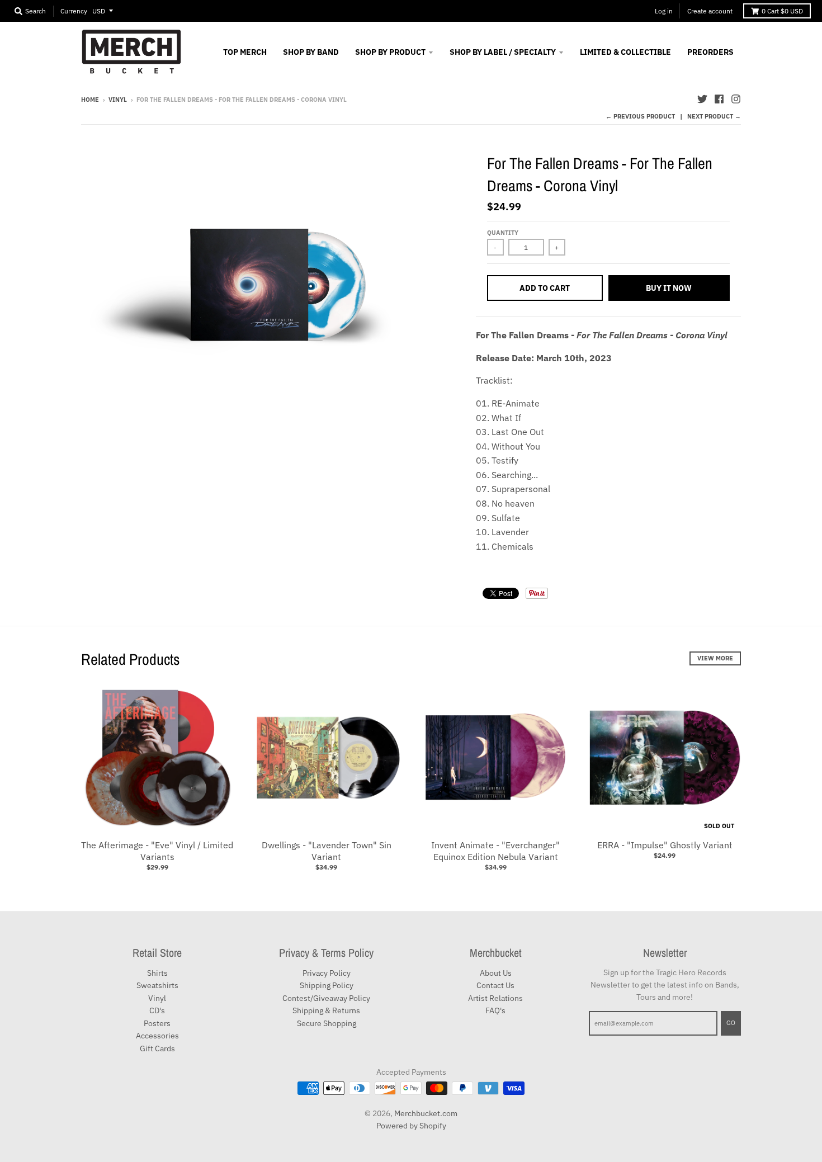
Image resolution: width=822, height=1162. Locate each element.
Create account (710, 11)
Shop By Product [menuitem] (390, 52)
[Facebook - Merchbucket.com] (719, 99)
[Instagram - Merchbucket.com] (736, 99)
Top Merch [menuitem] (245, 52)
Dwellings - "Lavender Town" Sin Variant (326, 850)
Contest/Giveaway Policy (326, 998)
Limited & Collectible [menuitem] (625, 52)
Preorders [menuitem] (710, 52)
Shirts (157, 973)
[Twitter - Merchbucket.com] (702, 99)
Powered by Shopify (411, 1126)
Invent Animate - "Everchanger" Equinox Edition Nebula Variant (495, 850)
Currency (73, 11)
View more (715, 658)
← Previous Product (640, 116)
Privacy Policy (327, 973)
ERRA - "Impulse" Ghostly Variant (665, 845)
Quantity (502, 233)
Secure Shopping (326, 1023)
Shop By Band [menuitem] (311, 52)
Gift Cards (157, 1048)
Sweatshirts (157, 985)
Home (90, 99)
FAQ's (495, 1010)
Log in (664, 11)
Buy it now (669, 288)
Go (730, 1023)
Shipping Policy (326, 985)
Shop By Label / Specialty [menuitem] (503, 52)
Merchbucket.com (425, 1113)
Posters (157, 1023)
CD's (157, 1010)
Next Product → (714, 116)
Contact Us (495, 985)
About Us (496, 973)
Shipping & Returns (326, 1010)
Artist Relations (495, 998)
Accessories (157, 1036)
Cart (782, 11)
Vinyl (117, 99)
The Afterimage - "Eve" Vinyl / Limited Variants (157, 850)
